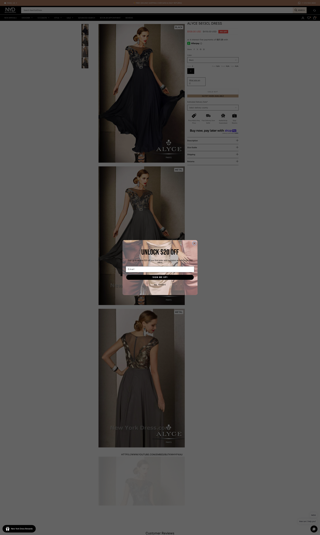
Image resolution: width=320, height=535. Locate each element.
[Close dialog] (194, 243)
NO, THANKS (160, 285)
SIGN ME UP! (160, 277)
